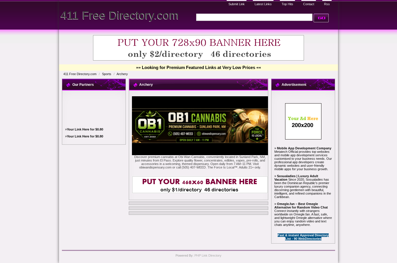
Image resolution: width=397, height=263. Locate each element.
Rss (327, 4)
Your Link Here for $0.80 (85, 129)
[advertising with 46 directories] (303, 138)
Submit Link (236, 4)
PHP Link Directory (207, 255)
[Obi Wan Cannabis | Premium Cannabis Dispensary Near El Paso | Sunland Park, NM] (200, 154)
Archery (122, 74)
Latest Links (263, 4)
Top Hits (287, 4)
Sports (107, 74)
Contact (308, 4)
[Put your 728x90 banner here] (198, 59)
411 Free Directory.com (120, 15)
